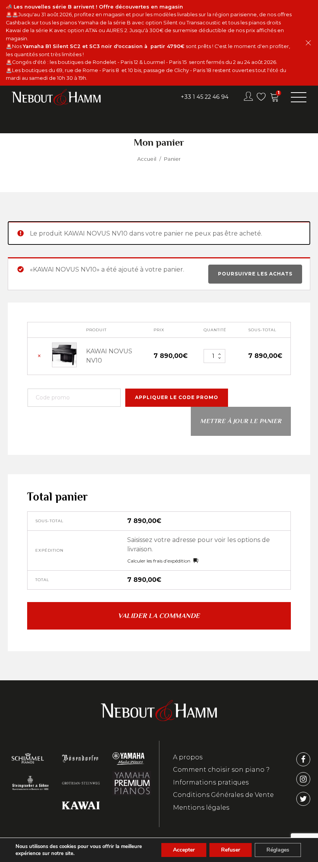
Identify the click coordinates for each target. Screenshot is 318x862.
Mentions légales (201, 807)
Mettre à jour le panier (241, 421)
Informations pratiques (211, 782)
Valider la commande (159, 615)
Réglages (277, 849)
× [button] (39, 356)
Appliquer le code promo (176, 397)
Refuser (230, 849)
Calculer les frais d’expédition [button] (158, 561)
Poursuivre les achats (255, 274)
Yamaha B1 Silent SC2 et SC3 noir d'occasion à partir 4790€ (104, 46)
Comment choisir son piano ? (221, 769)
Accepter (184, 849)
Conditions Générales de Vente (223, 794)
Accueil (146, 159)
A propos (187, 757)
